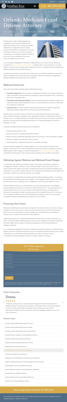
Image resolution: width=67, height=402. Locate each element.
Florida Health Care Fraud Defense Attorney (18, 365)
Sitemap (51, 396)
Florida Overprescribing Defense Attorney (18, 339)
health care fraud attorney (47, 151)
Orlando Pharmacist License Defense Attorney (19, 377)
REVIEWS (52, 2)
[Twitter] (6, 1)
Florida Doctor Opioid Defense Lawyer (17, 381)
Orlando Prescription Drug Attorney (16, 354)
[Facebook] (2, 1)
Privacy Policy (54, 284)
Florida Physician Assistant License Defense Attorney (21, 335)
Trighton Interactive (21, 398)
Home (5, 31)
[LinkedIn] (9, 1)
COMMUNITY (62, 2)
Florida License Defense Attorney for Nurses (18, 327)
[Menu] (35, 6)
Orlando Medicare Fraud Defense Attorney (18, 350)
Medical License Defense (16, 31)
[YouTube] (12, 1)
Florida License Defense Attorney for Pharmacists (20, 331)
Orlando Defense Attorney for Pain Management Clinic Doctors (24, 362)
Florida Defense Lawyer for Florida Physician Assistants (22, 369)
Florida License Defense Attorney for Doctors (19, 323)
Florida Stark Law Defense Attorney (16, 373)
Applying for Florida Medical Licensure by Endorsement (22, 358)
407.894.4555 (56, 6)
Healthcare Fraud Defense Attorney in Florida (19, 342)
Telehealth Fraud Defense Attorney (16, 346)
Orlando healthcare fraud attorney (22, 65)
